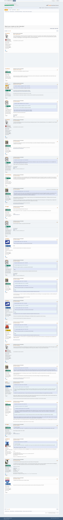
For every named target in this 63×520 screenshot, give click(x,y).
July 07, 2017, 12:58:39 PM (16, 425)
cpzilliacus (8, 68)
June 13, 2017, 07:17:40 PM (16, 402)
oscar (7, 140)
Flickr (14, 116)
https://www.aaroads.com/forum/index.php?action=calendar (22, 91)
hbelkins (7, 238)
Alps (7, 322)
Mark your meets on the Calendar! (18, 33)
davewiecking (8, 174)
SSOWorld (8, 439)
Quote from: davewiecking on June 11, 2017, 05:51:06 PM (22, 191)
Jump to (46, 512)
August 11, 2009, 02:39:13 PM (16, 34)
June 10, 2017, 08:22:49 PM (16, 101)
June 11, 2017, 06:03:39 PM (16, 189)
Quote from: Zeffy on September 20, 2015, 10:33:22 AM (21, 103)
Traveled (14, 468)
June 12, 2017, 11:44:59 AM (16, 239)
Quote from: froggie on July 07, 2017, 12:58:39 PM (21, 441)
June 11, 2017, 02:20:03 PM (16, 120)
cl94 (6, 381)
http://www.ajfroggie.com (16, 214)
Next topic (56, 28)
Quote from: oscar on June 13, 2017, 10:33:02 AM (21, 384)
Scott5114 (8, 33)
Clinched (14, 466)
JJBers (7, 100)
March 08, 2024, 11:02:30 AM (16, 478)
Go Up (5, 509)
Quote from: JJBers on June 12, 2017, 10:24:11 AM (21, 241)
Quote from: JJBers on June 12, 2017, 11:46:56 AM (21, 281)
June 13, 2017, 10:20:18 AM (16, 345)
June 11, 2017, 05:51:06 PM (16, 175)
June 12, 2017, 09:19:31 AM (16, 207)
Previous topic (52, 28)
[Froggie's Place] (5, 217)
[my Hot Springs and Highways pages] (5, 153)
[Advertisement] (31, 19)
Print (57, 509)
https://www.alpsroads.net (16, 339)
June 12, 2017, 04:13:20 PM (16, 301)
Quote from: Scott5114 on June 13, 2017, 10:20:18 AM (21, 367)
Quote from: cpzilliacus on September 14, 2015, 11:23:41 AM (22, 105)
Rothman (8, 477)
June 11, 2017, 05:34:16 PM (16, 141)
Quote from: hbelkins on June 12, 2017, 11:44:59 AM (21, 262)
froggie (7, 206)
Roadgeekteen (8, 401)
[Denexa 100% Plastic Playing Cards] (5, 50)
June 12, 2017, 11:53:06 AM (16, 279)
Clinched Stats (15, 115)
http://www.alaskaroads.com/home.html (18, 148)
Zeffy (7, 83)
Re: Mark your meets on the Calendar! (18, 68)
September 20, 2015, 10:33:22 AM (17, 84)
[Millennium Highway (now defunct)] (5, 256)
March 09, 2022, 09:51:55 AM (16, 460)
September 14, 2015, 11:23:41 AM (17, 69)
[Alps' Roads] (5, 340)
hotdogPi (7, 459)
